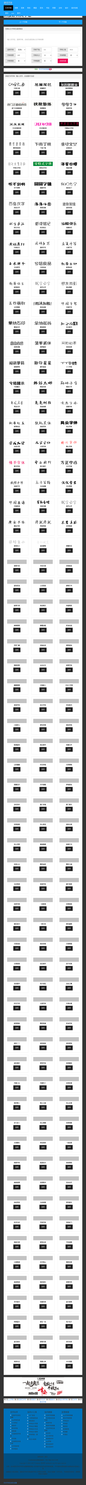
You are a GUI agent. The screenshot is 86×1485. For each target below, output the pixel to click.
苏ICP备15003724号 (52, 1460)
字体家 (65, 1423)
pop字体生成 (16, 1420)
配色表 (14, 1431)
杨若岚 (65, 1426)
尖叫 (60, 8)
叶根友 (65, 1434)
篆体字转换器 (50, 1425)
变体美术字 (49, 1438)
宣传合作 (40, 1457)
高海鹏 (65, 1432)
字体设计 (66, 1421)
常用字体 (49, 1423)
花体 (22, 8)
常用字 (33, 1399)
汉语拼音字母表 (15, 1435)
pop (13, 13)
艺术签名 (15, 1449)
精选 (35, 8)
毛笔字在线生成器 (15, 1416)
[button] (17, 83)
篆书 (18, 13)
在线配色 (66, 1429)
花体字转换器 (50, 1415)
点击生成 (63, 61)
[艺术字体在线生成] (8, 2)
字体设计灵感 (33, 1423)
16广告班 (32, 1415)
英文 (6, 13)
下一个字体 (63, 22)
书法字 (43, 1399)
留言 (46, 1457)
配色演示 (32, 1421)
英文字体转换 (67, 1418)
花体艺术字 (22, 1399)
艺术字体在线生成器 (10, 1483)
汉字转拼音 (15, 1446)
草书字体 (15, 1428)
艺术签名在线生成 (49, 1419)
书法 (47, 8)
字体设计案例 (33, 1432)
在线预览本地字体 (15, 1442)
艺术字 (74, 1399)
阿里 (54, 8)
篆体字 (52, 1399)
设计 (66, 8)
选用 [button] (16, 93)
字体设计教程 (33, 1426)
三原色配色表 (33, 1418)
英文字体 (43, 1402)
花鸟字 (48, 1433)
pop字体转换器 (68, 1415)
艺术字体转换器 (44, 69)
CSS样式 (14, 1423)
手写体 (14, 1438)
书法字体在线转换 (49, 1429)
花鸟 (41, 8)
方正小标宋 (32, 1439)
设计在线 (74, 8)
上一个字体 (23, 22)
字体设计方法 (33, 1429)
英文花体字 (49, 1444)
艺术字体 (8, 8)
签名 (28, 8)
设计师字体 (64, 1399)
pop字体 (11, 1399)
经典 (16, 8)
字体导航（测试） (32, 1435)
